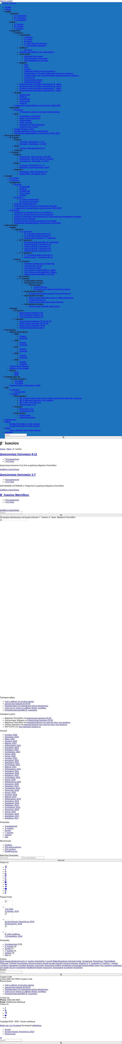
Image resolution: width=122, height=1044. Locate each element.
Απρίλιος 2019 (11, 795)
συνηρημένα (58, 968)
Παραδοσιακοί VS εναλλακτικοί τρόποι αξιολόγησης (26, 706)
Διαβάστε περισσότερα (9, 469)
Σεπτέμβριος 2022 (12, 752)
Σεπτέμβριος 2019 (12, 788)
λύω (102, 965)
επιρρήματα (77, 965)
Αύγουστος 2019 (12, 790)
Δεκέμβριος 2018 (12, 803)
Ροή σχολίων (10, 849)
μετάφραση (117, 965)
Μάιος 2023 (10, 739)
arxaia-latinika (11, 961)
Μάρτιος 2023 (10, 743)
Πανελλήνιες (98, 961)
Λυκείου (8, 835)
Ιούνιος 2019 (10, 792)
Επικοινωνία (10, 1034)
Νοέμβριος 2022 (12, 750)
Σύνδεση (8, 845)
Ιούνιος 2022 (10, 756)
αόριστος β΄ (83, 963)
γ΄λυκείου (4, 965)
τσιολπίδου (78, 968)
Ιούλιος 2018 (10, 812)
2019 (2, 961)
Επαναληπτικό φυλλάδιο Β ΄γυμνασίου (21, 710)
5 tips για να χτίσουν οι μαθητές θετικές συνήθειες (25, 708)
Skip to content (6, 1)
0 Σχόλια (10, 461)
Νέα (6, 837)
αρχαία (46, 963)
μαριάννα (108, 965)
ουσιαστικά (20, 968)
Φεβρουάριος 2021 (13, 769)
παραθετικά (31, 968)
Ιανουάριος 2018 (12, 814)
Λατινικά (71, 961)
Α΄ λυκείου (29, 961)
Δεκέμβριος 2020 (12, 773)
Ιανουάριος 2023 (12, 748)
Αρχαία (8, 830)
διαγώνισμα (50, 965)
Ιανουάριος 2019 (12, 801)
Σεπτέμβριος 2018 (12, 807)
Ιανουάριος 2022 (12, 760)
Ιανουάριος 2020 (12, 784)
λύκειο (97, 965)
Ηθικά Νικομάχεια (60, 961)
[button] (9, 432)
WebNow (37, 1026)
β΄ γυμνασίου (94, 963)
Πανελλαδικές (109, 961)
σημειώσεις (47, 968)
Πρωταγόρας (22, 963)
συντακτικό (68, 968)
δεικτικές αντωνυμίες (35, 965)
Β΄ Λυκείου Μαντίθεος (14, 494)
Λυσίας (78, 961)
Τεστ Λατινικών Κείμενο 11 (30, 727)
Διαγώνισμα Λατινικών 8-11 (18, 454)
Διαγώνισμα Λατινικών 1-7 (18, 474)
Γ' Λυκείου (9, 833)
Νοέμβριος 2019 (12, 786)
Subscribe (61, 860)
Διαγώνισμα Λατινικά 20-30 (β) (17, 704)
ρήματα (39, 968)
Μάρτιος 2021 (10, 767)
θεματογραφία (88, 965)
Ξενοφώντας (87, 961)
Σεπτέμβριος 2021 (12, 765)
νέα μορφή (4, 968)
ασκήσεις (74, 963)
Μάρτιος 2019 (10, 797)
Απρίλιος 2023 (11, 741)
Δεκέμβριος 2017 (12, 816)
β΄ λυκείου (104, 963)
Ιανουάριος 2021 (12, 771)
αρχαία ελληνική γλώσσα (59, 963)
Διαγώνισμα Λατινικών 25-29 (39, 718)
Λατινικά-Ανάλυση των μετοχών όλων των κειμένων (48, 722)
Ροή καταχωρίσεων (13, 847)
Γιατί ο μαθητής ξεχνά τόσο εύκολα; (19, 702)
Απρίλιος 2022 (11, 758)
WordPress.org (11, 851)
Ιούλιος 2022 (10, 754)
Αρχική (8, 1030)
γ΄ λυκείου (113, 963)
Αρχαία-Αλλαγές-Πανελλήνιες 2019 (19, 1032)
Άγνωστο (21, 961)
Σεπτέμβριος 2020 (12, 778)
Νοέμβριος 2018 (12, 805)
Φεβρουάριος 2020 (13, 782)
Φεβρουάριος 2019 (13, 799)
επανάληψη (66, 965)
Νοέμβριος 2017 (12, 818)
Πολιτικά (12, 963)
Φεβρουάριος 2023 (13, 745)
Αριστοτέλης (40, 961)
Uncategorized (13, 459)
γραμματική (13, 965)
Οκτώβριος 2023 (12, 737)
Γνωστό (49, 961)
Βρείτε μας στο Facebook (10, 1026)
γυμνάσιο (22, 965)
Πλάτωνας (4, 963)
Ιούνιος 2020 (10, 780)
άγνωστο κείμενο (35, 963)
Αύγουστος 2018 (12, 810)
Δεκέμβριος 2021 (12, 763)
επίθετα (58, 965)
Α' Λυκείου (9, 828)
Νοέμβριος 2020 (12, 775)
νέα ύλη (12, 968)
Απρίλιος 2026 (11, 735)
